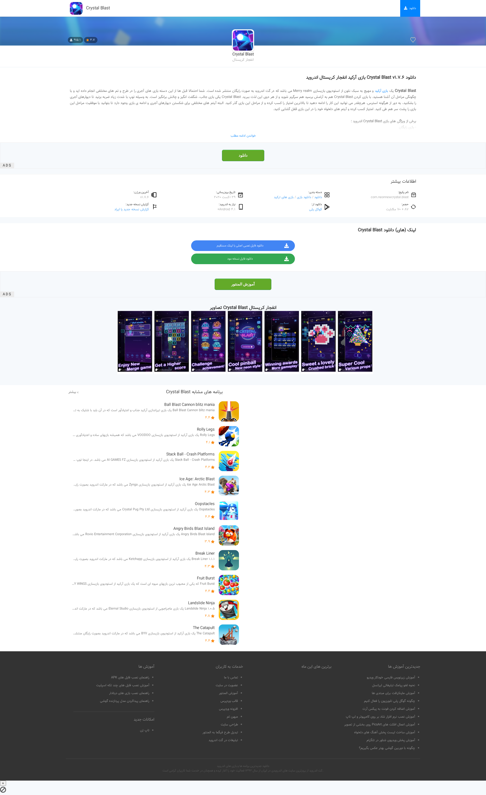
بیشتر (72, 392)
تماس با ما (231, 677)
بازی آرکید (381, 91)
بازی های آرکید (284, 197)
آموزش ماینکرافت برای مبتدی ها (393, 693)
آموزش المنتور (243, 284)
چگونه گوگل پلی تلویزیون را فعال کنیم (389, 701)
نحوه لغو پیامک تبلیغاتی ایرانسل (393, 685)
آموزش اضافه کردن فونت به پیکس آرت (388, 709)
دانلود (243, 155)
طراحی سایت (229, 724)
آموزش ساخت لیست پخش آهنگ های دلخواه (384, 732)
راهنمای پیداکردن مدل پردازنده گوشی (124, 701)
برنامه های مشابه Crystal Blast (194, 392)
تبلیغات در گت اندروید (223, 740)
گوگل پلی (315, 209)
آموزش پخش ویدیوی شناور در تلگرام (391, 740)
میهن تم (232, 716)
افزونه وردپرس (228, 709)
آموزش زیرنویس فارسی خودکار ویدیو (391, 677)
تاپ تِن (144, 730)
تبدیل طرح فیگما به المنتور (220, 732)
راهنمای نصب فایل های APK (130, 677)
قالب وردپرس (229, 701)
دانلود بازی (304, 197)
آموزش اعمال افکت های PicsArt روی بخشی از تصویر (379, 724)
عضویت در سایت (227, 685)
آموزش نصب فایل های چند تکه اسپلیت (122, 685)
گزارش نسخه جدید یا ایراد (131, 209)
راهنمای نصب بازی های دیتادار (129, 693)
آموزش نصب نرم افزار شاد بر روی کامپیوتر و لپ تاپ (380, 716)
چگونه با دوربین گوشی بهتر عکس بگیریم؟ (387, 748)
